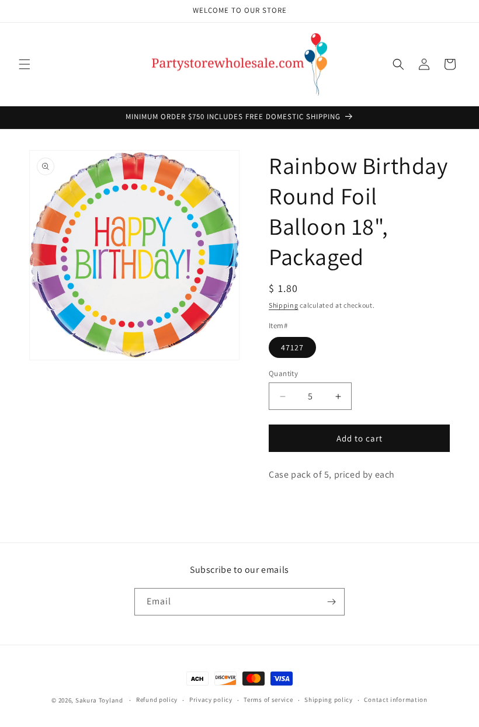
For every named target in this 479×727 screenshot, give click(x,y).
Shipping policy (328, 699)
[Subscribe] (331, 601)
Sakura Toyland (99, 700)
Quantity (283, 373)
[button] (24, 64)
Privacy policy (210, 699)
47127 (292, 347)
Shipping (283, 305)
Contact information (395, 699)
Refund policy (157, 699)
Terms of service (268, 699)
